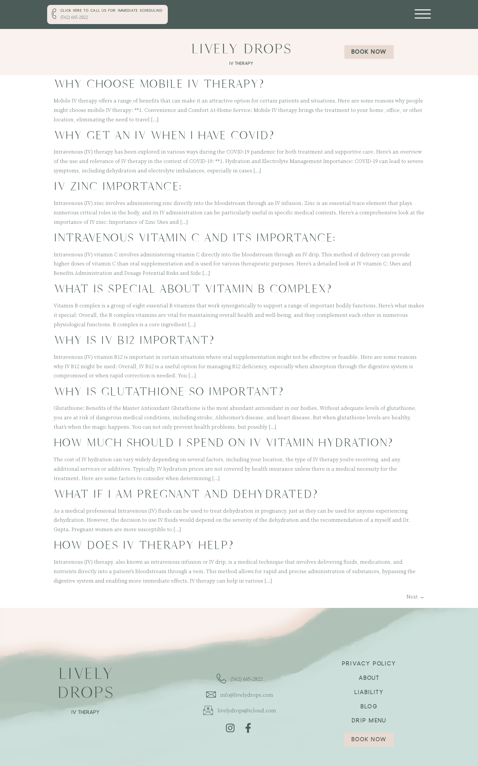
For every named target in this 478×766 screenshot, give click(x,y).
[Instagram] (230, 728)
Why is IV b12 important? (134, 340)
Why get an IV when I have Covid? (164, 135)
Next (415, 597)
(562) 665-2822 (74, 17)
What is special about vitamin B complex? (192, 289)
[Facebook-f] (248, 728)
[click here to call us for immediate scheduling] (54, 13)
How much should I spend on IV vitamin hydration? (223, 443)
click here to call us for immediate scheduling (111, 11)
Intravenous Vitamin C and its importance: (194, 238)
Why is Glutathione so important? (168, 391)
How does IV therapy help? (143, 545)
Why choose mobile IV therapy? (159, 84)
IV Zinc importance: (117, 186)
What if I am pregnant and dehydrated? (185, 494)
